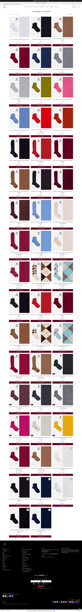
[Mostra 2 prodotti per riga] (68, 14)
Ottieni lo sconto (41, 586)
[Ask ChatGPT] (3, 596)
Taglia (17, 43)
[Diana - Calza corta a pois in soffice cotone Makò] (41, 241)
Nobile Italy (4, 603)
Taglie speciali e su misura (6, 555)
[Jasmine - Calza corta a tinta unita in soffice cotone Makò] (19, 302)
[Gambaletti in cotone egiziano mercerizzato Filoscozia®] (41, 179)
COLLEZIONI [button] (4, 548)
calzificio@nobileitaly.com (6, 4)
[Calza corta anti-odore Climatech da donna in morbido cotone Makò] (62, 487)
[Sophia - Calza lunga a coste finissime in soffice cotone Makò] (19, 364)
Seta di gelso (4, 557)
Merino (3, 560)
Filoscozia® (24, 555)
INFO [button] (22, 548)
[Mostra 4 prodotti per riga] (72, 14)
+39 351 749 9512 (18, 4)
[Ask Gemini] (10, 596)
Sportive (3, 563)
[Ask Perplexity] (8, 596)
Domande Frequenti (25, 557)
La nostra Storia (24, 552)
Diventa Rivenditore (25, 565)
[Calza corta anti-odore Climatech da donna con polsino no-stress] (62, 456)
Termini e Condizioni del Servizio (23, 603)
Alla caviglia (4, 566)
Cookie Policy (11, 603)
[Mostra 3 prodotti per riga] (70, 14)
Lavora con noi (24, 566)
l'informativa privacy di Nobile (41, 588)
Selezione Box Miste (5, 549)
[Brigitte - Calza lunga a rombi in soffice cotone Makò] (41, 272)
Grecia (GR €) (73, 4)
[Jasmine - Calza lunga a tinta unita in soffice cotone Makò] (19, 148)
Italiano (78, 4)
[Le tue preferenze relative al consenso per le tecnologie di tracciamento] (80, 610)
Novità (3, 552)
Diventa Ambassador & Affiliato (27, 569)
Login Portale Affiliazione (26, 571)
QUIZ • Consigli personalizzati (27, 549)
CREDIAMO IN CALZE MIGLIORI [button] (65, 548)
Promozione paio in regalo (26, 568)
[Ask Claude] (6, 596)
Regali (3, 554)
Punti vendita (24, 563)
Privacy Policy (15, 603)
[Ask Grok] (12, 596)
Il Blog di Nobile (24, 551)
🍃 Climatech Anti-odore (6, 569)
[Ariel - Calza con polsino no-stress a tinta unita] (19, 27)
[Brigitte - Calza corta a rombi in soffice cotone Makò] (41, 333)
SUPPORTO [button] (43, 548)
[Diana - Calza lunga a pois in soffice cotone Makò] (41, 210)
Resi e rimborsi (24, 560)
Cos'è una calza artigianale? (26, 554)
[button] (25, 7)
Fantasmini (4, 565)
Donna (3, 568)
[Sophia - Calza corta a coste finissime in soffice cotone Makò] (19, 456)
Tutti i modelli (4, 551)
